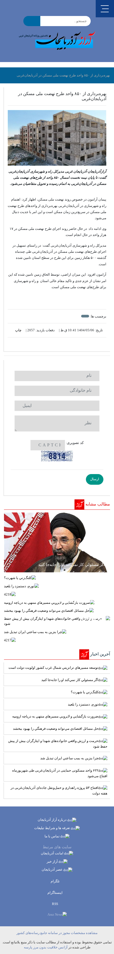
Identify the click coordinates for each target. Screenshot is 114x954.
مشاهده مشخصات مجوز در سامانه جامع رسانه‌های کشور (57, 933)
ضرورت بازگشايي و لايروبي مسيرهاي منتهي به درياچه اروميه (55, 716)
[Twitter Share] (65, 344)
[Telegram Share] (49, 344)
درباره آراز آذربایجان (52, 820)
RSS (55, 904)
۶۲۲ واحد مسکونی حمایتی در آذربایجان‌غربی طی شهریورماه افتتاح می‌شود (59, 773)
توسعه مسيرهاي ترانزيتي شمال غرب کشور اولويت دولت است (53, 668)
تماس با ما (52, 836)
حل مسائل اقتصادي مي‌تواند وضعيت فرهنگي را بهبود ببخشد (55, 729)
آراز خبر (53, 861)
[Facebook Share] (54, 344)
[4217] (57, 640)
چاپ (18, 330)
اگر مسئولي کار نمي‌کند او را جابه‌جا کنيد (69, 680)
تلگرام (55, 881)
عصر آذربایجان (52, 869)
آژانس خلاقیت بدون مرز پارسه (46, 947)
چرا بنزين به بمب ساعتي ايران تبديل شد (69, 758)
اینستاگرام (55, 893)
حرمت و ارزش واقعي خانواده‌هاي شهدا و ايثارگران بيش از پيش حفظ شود (57, 743)
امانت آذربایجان (52, 853)
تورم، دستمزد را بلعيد (83, 704)
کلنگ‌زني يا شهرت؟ (84, 692)
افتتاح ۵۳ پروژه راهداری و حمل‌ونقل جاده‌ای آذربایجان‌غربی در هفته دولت (59, 790)
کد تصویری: (75, 443)
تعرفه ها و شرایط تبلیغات (52, 828)
